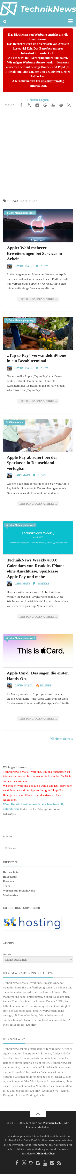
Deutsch (32, 100)
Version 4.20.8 (53, 1122)
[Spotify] (61, 105)
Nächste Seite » (61, 739)
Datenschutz (11, 872)
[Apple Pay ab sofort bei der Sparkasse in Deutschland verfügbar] (38, 435)
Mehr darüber (45, 1153)
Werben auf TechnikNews (19, 890)
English (44, 100)
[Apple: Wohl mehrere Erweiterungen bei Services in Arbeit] (38, 225)
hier (33, 1024)
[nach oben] (38, 1114)
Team (6, 885)
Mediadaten (10, 895)
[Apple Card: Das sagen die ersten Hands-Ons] (38, 650)
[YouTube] (53, 105)
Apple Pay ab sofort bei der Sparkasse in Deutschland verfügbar (32, 463)
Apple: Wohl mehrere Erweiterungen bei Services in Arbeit (34, 253)
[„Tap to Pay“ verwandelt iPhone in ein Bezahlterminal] (38, 333)
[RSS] (69, 105)
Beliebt (45, 685)
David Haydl (23, 265)
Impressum (10, 876)
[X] (29, 105)
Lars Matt (22, 475)
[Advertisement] (38, 149)
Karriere (8, 881)
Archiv (7, 954)
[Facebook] (21, 105)
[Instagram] (37, 105)
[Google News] (45, 105)
